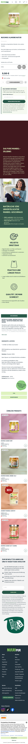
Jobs (16, 662)
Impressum (17, 697)
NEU (3, 657)
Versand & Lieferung (7, 688)
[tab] (14, 315)
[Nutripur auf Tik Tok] (8, 709)
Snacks (3, 667)
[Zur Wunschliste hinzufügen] (25, 82)
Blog (16, 657)
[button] (19, 67)
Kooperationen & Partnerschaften (19, 677)
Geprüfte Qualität (19, 671)
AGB (16, 688)
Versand (23, 75)
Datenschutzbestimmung (10, 602)
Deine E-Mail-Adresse (8, 94)
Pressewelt (17, 664)
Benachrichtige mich (14, 101)
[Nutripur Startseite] (14, 649)
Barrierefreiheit (18, 690)
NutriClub (17, 659)
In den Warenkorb (15, 82)
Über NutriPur (18, 667)
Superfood (4, 662)
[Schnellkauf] (25, 445)
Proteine (4, 671)
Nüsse (8, 378)
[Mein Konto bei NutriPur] (16, 2)
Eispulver (4, 674)
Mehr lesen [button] (4, 334)
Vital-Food (4, 669)
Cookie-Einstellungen (20, 693)
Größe (2, 66)
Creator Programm (19, 674)
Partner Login (18, 680)
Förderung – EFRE (19, 669)
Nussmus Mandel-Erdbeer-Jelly (8, 476)
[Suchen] (13, 2)
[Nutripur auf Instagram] (3, 709)
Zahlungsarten (5, 693)
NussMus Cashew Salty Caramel (9, 546)
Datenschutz (18, 695)
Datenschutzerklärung (7, 111)
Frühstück (4, 664)
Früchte (4, 659)
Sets (3, 676)
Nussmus (12, 378)
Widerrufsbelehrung (6, 690)
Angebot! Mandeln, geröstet (8, 511)
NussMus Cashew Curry (7, 441)
